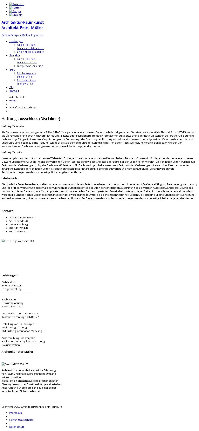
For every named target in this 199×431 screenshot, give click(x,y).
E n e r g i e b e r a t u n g (30, 51)
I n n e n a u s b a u (27, 62)
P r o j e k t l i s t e (26, 80)
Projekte (14, 55)
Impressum (16, 412)
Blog (12, 87)
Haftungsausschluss (21, 419)
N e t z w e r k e (25, 83)
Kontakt (14, 91)
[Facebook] (16, 4)
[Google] (15, 11)
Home (12, 100)
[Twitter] (14, 8)
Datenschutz (16, 426)
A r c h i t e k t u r (26, 44)
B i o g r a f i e (24, 76)
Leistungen (16, 41)
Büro (12, 69)
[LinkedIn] (15, 15)
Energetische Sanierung (30, 66)
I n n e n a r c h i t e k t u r (30, 48)
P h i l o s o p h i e (26, 73)
